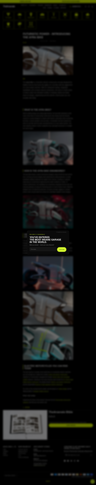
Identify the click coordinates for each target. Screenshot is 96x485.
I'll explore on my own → (61, 232)
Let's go (61, 249)
